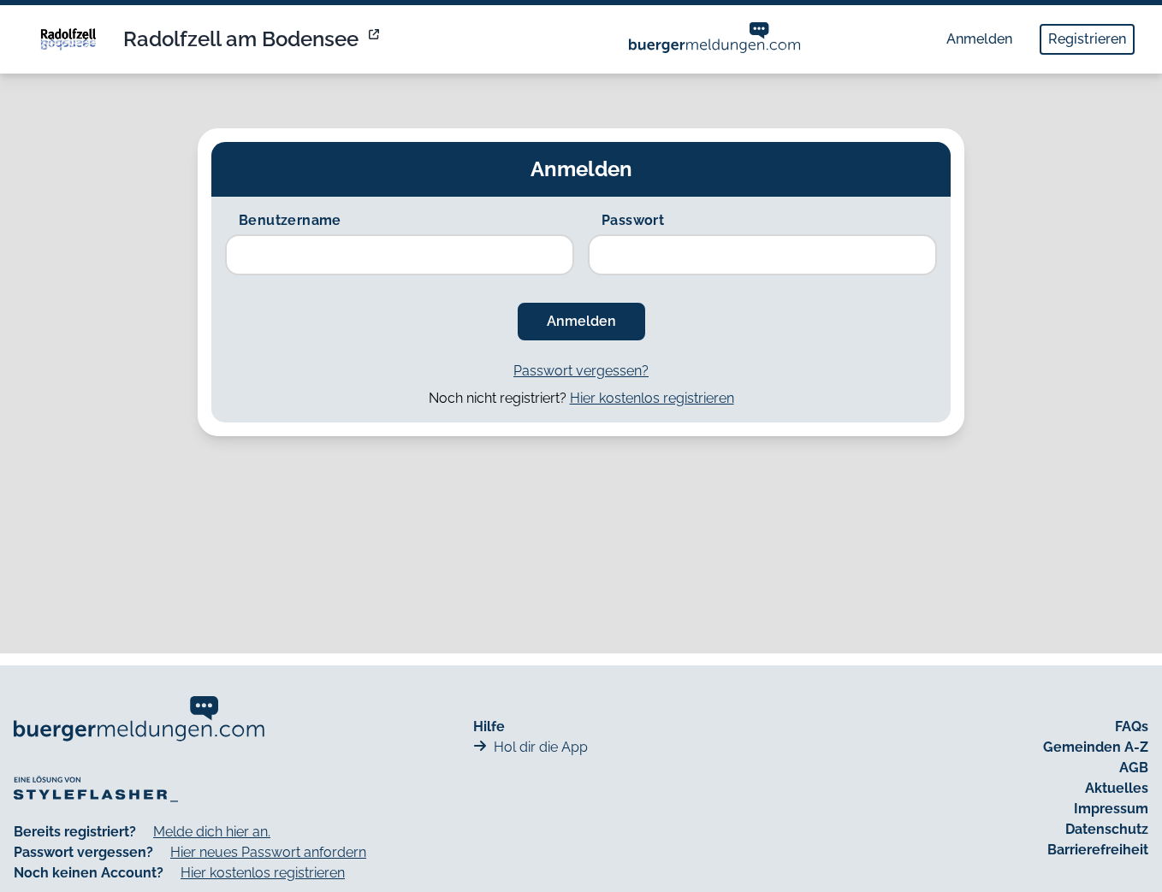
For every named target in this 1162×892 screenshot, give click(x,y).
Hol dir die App (541, 747)
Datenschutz (1106, 829)
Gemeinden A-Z (1095, 747)
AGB (1133, 767)
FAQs (1131, 726)
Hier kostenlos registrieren (652, 398)
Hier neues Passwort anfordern (268, 852)
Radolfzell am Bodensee (241, 39)
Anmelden (979, 39)
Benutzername (290, 220)
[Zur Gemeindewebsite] (375, 39)
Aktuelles (1116, 788)
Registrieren (1087, 39)
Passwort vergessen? (581, 371)
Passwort (633, 220)
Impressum (1111, 808)
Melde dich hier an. (211, 832)
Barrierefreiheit (1097, 850)
